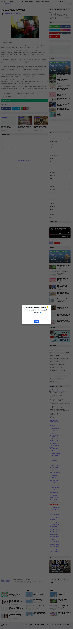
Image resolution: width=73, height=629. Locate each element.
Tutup (36, 321)
